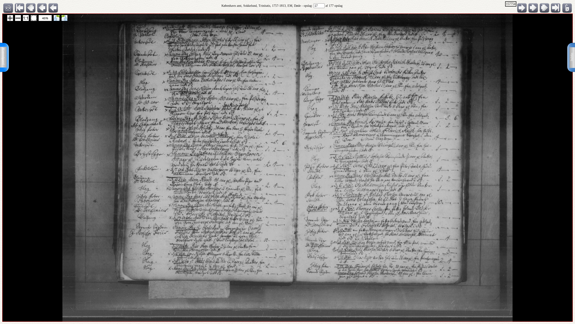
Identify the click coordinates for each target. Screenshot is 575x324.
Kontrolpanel (3, 56)
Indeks (571, 57)
